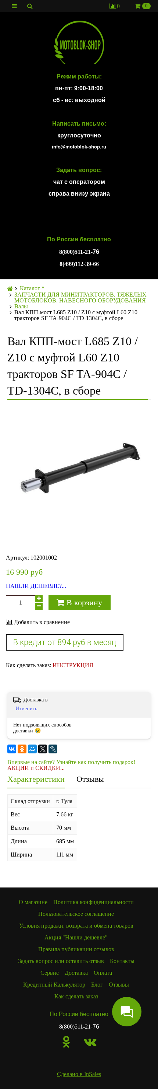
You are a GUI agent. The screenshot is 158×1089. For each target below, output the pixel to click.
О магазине (33, 902)
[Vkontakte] (90, 1042)
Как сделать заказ (76, 996)
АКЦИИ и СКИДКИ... (36, 768)
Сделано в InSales (79, 1074)
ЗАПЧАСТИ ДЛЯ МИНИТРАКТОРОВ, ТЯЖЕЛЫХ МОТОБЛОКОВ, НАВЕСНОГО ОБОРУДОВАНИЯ (80, 298)
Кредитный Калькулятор (54, 984)
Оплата (103, 973)
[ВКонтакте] (11, 749)
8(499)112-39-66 (79, 264)
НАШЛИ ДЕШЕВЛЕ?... (36, 586)
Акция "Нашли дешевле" (76, 937)
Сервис (49, 973)
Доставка (76, 973)
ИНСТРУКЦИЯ (73, 665)
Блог (97, 984)
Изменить (26, 708)
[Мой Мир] (32, 749)
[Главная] (10, 289)
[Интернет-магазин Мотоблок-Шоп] (79, 43)
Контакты (122, 961)
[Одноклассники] (22, 749)
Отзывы (90, 779)
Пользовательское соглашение (76, 914)
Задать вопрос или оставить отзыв (61, 961)
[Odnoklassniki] (66, 1042)
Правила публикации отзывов (76, 949)
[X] (42, 749)
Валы (21, 306)
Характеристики (36, 779)
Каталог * (32, 288)
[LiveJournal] (53, 749)
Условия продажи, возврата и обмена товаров (76, 925)
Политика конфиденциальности (93, 902)
